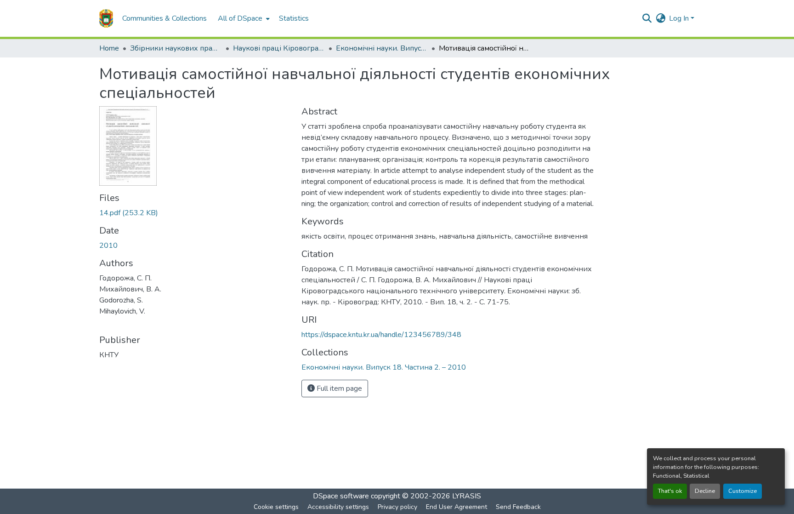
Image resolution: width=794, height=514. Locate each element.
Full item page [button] (338, 388)
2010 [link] (108, 245)
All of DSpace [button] (240, 18)
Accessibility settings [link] (338, 507)
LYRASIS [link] (466, 496)
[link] (194, 212)
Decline (705, 491)
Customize (742, 491)
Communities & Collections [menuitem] (164, 18)
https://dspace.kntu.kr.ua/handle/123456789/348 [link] (381, 335)
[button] (106, 18)
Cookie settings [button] (276, 507)
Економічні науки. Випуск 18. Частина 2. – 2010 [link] (382, 48)
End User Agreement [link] (456, 507)
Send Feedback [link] (518, 507)
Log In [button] (680, 18)
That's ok (670, 491)
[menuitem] (243, 18)
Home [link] (109, 48)
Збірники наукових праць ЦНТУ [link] (176, 48)
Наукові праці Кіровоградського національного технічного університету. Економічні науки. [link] (279, 48)
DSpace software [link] (341, 496)
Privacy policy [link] (397, 507)
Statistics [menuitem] (294, 18)
